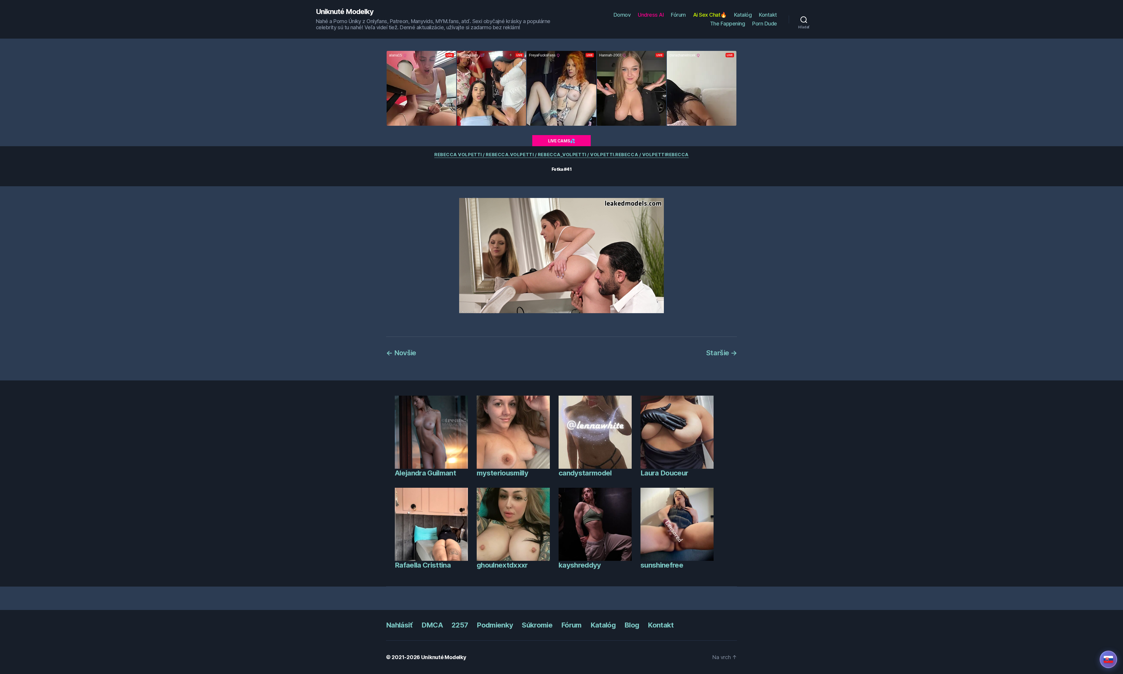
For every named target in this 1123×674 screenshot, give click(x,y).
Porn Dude (764, 23)
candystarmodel (585, 473)
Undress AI (651, 15)
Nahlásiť (399, 625)
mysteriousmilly (502, 473)
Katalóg (743, 15)
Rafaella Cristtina (423, 565)
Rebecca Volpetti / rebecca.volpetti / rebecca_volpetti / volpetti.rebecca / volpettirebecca (561, 154)
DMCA (432, 625)
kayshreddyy (580, 565)
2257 (460, 625)
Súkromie (537, 625)
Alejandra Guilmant (425, 473)
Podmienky (495, 625)
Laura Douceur (664, 473)
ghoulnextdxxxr (502, 565)
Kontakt (768, 15)
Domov (622, 15)
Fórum (678, 15)
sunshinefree (661, 565)
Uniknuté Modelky (344, 11)
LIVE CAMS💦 (561, 140)
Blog (631, 625)
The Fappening (727, 23)
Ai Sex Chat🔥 (710, 15)
